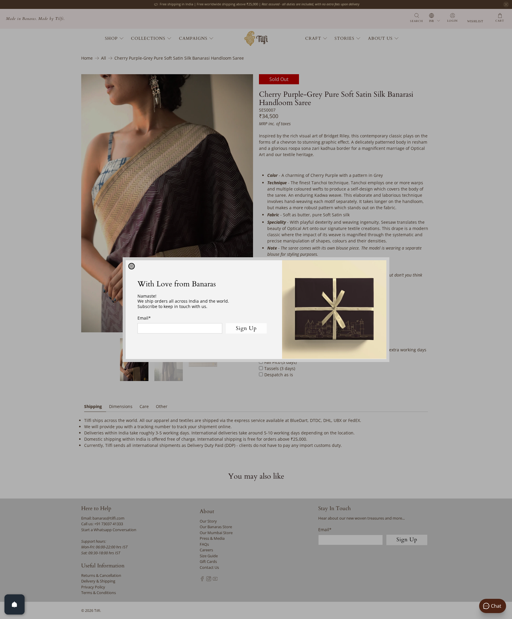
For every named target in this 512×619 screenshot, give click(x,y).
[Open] (14, 604)
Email (144, 318)
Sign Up (246, 328)
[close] (132, 266)
